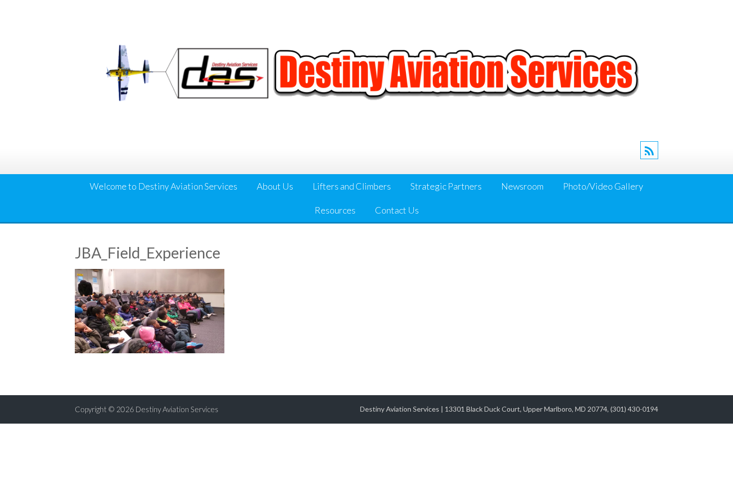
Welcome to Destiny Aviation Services (163, 186)
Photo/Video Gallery (603, 186)
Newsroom (522, 186)
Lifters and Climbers (352, 186)
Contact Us (397, 210)
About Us (275, 186)
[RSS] (649, 150)
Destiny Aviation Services (177, 409)
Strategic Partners (446, 186)
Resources (335, 210)
